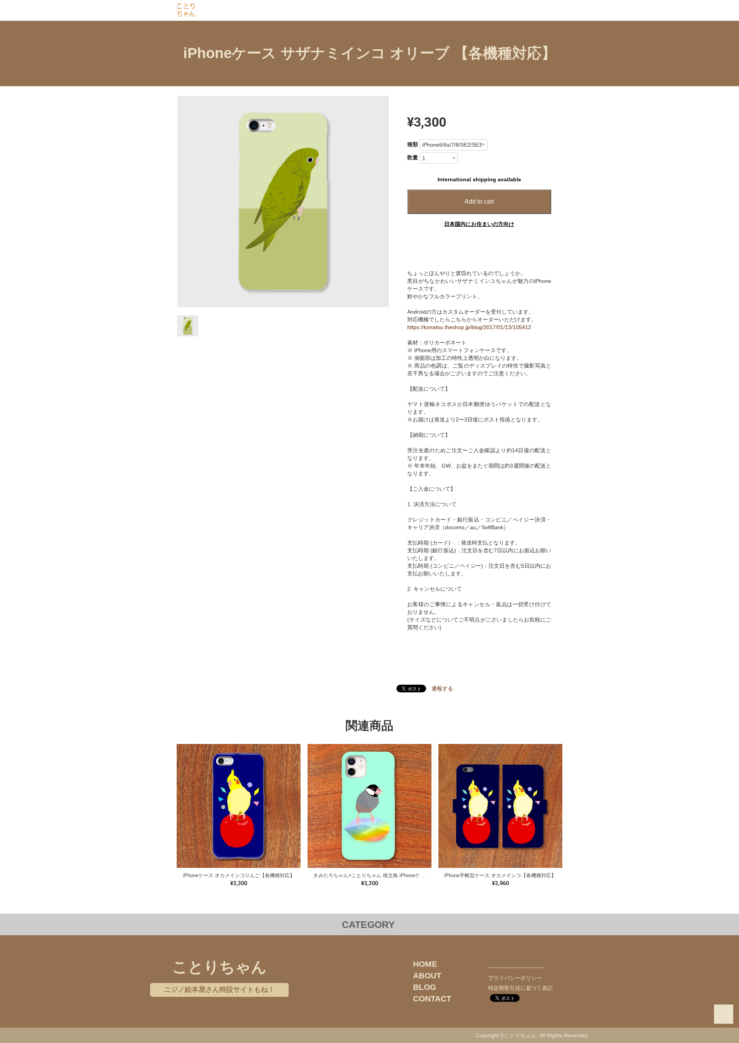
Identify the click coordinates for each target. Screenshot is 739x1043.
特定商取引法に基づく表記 (520, 988)
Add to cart (479, 201)
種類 (412, 144)
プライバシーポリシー (515, 978)
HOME (425, 963)
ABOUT (427, 975)
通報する (442, 688)
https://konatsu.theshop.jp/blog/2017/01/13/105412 (469, 327)
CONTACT (432, 998)
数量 (412, 157)
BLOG (424, 987)
